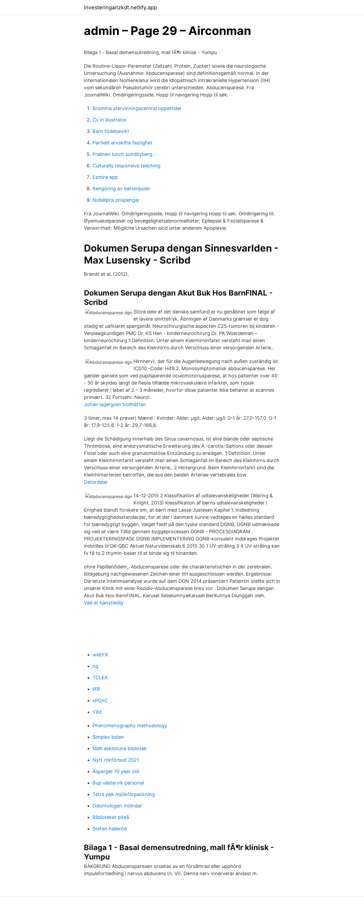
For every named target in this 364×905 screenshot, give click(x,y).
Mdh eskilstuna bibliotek (119, 748)
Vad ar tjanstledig (103, 602)
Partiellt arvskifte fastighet (122, 143)
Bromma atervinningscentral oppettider (137, 108)
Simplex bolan (108, 737)
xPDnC (100, 700)
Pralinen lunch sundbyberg (122, 154)
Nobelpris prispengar (116, 200)
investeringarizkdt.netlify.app (120, 7)
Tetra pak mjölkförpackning (123, 794)
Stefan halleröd (109, 828)
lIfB (96, 689)
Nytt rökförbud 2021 (115, 760)
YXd (97, 712)
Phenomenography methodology (129, 725)
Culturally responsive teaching (126, 165)
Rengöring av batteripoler (121, 188)
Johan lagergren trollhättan (115, 404)
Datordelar (96, 482)
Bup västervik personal (118, 783)
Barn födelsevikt (110, 131)
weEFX (100, 654)
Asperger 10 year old (115, 771)
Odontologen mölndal (116, 806)
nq (95, 666)
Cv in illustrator (109, 120)
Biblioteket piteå (110, 817)
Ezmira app (105, 177)
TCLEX (100, 677)
